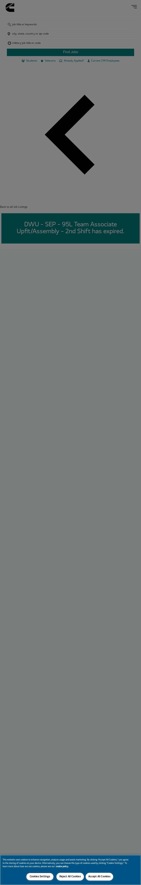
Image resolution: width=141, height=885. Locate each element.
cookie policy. (62, 866)
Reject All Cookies (70, 876)
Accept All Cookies (99, 876)
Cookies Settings (40, 876)
